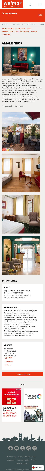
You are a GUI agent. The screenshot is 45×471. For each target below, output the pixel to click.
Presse (33, 460)
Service (34, 31)
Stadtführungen (22, 31)
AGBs (27, 460)
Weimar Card (7, 31)
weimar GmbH (21, 464)
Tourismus (16, 24)
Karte (9, 365)
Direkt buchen (24, 374)
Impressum (11, 460)
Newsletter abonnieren (27, 457)
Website (10, 361)
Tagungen (6, 34)
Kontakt (20, 460)
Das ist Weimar (8, 29)
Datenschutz (11, 457)
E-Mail (9, 358)
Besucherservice (29, 24)
